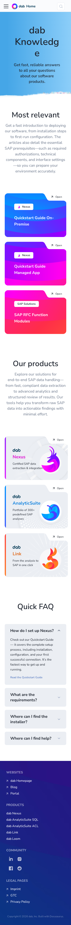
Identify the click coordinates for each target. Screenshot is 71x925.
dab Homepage (21, 781)
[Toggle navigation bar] (6, 6)
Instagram (20, 859)
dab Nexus (13, 813)
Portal (14, 793)
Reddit (20, 868)
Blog (13, 787)
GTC (13, 895)
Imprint (15, 889)
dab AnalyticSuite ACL (22, 826)
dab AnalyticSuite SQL (22, 820)
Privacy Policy (20, 902)
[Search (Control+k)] (61, 6)
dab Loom (13, 839)
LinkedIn (12, 859)
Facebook (12, 868)
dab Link (12, 832)
